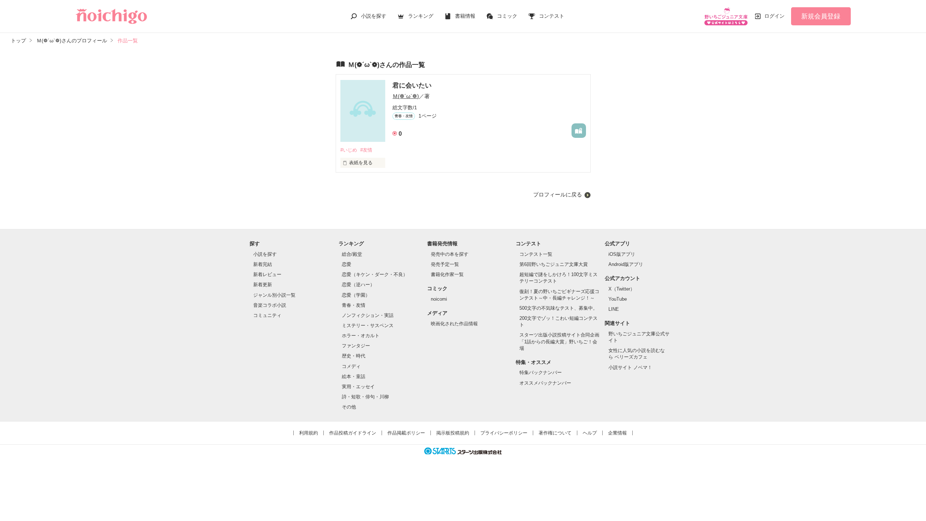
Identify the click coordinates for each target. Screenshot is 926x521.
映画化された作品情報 (454, 323)
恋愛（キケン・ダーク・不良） (375, 274)
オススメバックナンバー (545, 383)
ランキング (420, 16)
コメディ (351, 366)
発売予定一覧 (445, 264)
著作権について (555, 433)
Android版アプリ (625, 264)
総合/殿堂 (352, 254)
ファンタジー (356, 345)
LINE (613, 309)
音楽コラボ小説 (269, 305)
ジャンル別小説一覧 (274, 295)
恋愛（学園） (356, 295)
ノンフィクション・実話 (368, 315)
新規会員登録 (820, 16)
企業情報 (617, 433)
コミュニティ (267, 315)
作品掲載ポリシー (406, 433)
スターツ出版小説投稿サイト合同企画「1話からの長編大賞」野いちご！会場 (559, 341)
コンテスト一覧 (535, 254)
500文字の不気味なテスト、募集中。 (558, 308)
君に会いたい (412, 85)
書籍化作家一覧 (447, 274)
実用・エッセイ (358, 386)
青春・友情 (353, 305)
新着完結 (262, 264)
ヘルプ (590, 433)
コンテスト (551, 16)
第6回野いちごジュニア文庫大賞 (553, 264)
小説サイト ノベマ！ (630, 367)
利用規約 (308, 433)
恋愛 (346, 264)
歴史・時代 (353, 356)
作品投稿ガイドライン (352, 433)
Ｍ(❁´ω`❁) (405, 96)
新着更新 (262, 284)
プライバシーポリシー (503, 433)
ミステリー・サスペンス (368, 325)
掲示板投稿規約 (452, 433)
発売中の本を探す (449, 254)
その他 (349, 407)
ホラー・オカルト (360, 335)
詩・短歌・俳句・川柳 (365, 396)
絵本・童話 (353, 376)
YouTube (617, 299)
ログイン (774, 16)
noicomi (439, 299)
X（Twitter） (621, 289)
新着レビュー (267, 274)
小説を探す (373, 16)
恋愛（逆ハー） (358, 284)
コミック (507, 16)
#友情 (366, 150)
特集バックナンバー (540, 372)
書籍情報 (465, 16)
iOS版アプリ (621, 254)
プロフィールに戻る (557, 194)
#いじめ (348, 150)
